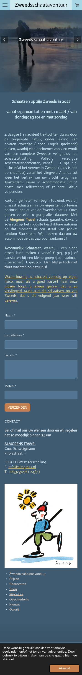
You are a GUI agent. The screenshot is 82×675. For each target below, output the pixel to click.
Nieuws (14, 604)
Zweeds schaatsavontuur (27, 574)
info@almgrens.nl (22, 466)
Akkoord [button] (64, 668)
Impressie (16, 594)
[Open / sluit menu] (5, 5)
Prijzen (14, 579)
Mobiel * (10, 386)
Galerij (14, 609)
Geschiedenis (19, 599)
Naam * (10, 315)
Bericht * (11, 355)
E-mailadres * (14, 335)
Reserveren (17, 584)
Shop (13, 589)
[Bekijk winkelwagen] (77, 5)
